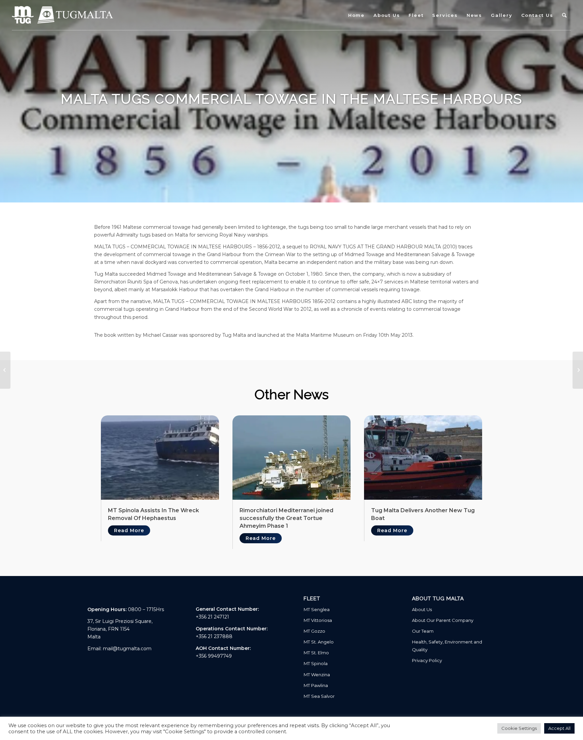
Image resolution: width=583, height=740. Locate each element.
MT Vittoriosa (318, 620)
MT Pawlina (316, 685)
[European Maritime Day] (578, 370)
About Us (422, 609)
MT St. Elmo (316, 652)
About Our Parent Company (442, 620)
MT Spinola (316, 663)
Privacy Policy (427, 660)
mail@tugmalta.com (127, 649)
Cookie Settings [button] (519, 728)
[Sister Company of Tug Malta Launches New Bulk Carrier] (5, 370)
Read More (129, 530)
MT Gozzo (314, 631)
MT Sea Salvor (319, 696)
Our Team (423, 631)
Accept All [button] (559, 728)
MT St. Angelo (319, 642)
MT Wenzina (317, 674)
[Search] (565, 15)
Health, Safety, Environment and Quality (447, 645)
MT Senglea (317, 609)
